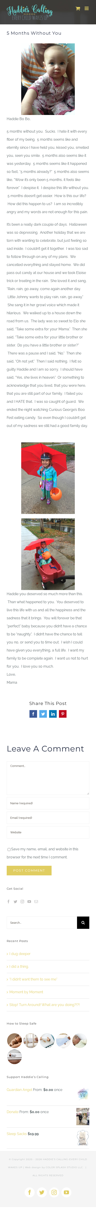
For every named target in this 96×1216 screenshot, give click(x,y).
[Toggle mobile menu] (87, 8)
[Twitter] (15, 901)
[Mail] (36, 901)
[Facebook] (8, 901)
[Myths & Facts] (47, 1041)
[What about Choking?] (30, 1041)
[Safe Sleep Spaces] (14, 1057)
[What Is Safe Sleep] (79, 1041)
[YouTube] (29, 901)
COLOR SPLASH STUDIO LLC (64, 1167)
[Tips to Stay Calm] (14, 1041)
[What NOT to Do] (63, 1041)
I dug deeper (20, 954)
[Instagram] (22, 901)
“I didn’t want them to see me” (33, 979)
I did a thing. (19, 966)
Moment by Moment (26, 992)
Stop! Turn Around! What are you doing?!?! (44, 1005)
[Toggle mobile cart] (78, 8)
